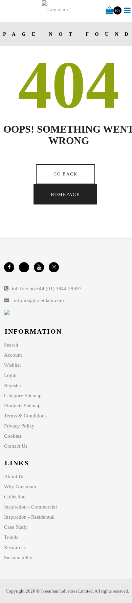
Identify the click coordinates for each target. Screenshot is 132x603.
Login (10, 375)
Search (11, 345)
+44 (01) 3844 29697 (59, 288)
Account (13, 355)
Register (12, 385)
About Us (14, 476)
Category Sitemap (23, 395)
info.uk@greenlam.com (39, 300)
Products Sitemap (22, 405)
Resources (15, 547)
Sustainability (18, 557)
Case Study (16, 527)
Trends (11, 537)
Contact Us (15, 446)
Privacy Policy (19, 426)
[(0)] (109, 11)
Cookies (12, 436)
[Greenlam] (55, 9)
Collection (15, 496)
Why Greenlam (20, 486)
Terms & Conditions (25, 415)
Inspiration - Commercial (30, 507)
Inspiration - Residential (29, 517)
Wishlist (12, 365)
